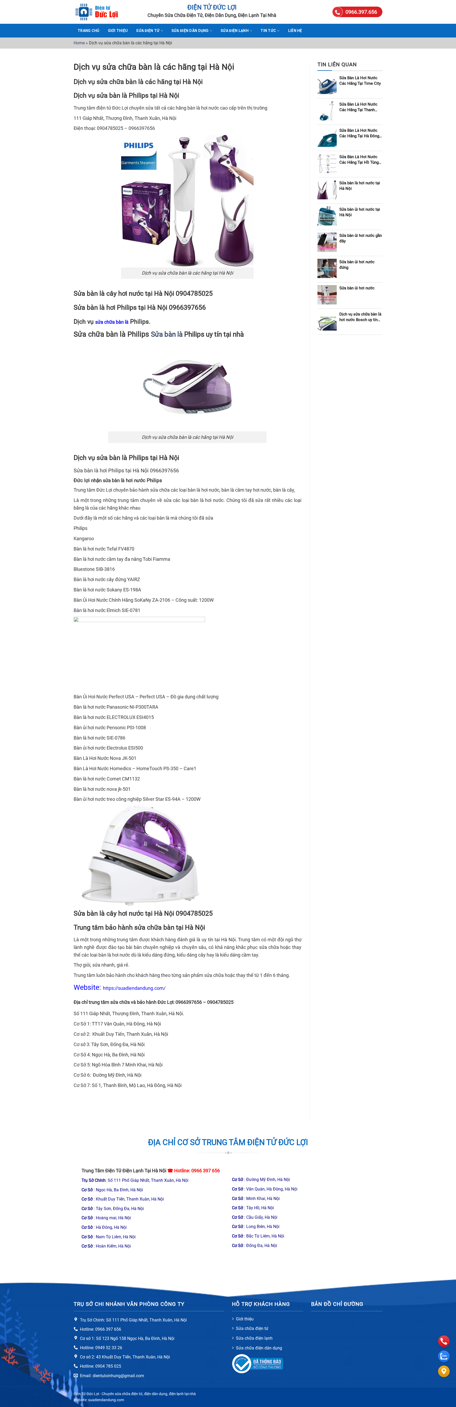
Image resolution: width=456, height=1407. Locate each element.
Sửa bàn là (167, 334)
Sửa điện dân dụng (190, 31)
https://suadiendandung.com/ (134, 988)
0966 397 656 (205, 1170)
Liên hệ (295, 31)
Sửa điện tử (147, 31)
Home (79, 42)
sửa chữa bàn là (112, 322)
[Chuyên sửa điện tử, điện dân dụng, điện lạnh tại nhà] (100, 11)
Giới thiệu (118, 31)
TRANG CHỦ (88, 31)
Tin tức (268, 31)
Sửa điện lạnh (235, 31)
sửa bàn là (114, 480)
